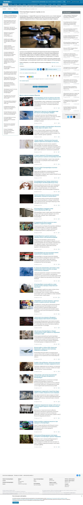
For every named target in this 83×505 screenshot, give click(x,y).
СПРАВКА (64, 4)
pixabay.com (24, 49)
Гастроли (19, 482)
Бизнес (24, 6)
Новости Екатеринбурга (8, 479)
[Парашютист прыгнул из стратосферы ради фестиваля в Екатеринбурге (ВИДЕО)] (26, 115)
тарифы (26, 73)
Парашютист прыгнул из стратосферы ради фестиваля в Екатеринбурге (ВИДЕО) (46, 112)
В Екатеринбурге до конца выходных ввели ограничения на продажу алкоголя (46, 253)
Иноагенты (67, 486)
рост (35, 73)
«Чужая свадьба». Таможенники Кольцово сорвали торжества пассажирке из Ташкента (46, 140)
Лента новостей (8, 12)
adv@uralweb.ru (72, 492)
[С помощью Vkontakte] (39, 91)
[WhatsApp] (31, 76)
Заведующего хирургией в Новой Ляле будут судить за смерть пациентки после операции (46, 392)
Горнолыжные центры (53, 483)
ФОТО (20, 4)
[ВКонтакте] (27, 76)
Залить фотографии (37, 484)
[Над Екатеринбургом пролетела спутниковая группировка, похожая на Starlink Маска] (26, 198)
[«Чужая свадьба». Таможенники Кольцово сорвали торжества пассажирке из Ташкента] (26, 144)
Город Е (35, 481)
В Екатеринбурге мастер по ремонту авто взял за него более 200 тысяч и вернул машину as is (47, 98)
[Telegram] (33, 76)
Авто (28, 6)
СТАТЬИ (10, 4)
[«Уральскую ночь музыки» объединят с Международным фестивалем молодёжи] (26, 321)
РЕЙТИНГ (59, 4)
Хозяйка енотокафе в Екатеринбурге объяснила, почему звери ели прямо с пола (47, 127)
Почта (4, 484)
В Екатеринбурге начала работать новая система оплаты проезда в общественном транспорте (45, 286)
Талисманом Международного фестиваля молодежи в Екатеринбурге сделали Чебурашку (47, 435)
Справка (66, 484)
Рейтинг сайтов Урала (69, 479)
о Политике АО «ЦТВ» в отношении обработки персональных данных (29, 499)
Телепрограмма (21, 481)
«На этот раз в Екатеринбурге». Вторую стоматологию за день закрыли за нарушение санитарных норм (47, 332)
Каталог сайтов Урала (69, 480)
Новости (9, 8)
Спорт (31, 6)
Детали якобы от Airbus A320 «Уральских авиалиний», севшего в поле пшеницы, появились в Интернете (45, 349)
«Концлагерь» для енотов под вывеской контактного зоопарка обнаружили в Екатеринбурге (45, 376)
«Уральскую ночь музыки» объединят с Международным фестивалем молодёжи (45, 318)
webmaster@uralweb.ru (28, 475)
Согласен (15, 502)
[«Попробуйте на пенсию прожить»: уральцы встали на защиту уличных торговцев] (26, 304)
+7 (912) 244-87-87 (66, 492)
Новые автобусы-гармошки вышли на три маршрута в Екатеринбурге (46, 422)
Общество (5, 6)
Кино (19, 480)
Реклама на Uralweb (18, 475)
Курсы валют (67, 485)
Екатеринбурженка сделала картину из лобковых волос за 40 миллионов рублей (45, 236)
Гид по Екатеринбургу (38, 479)
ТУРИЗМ (49, 4)
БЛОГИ (54, 4)
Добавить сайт (67, 481)
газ (23, 73)
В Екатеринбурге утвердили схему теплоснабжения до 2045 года (43, 209)
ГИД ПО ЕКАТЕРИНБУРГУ (32, 4)
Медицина (47, 6)
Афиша (19, 479)
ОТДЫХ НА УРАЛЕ (42, 4)
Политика (19, 6)
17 (59, 77)
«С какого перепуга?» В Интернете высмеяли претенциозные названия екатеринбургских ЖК (47, 156)
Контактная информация (8, 475)
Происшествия (12, 6)
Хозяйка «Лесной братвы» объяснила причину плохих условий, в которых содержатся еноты (47, 363)
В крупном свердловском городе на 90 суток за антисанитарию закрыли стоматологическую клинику (47, 406)
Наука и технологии (39, 6)
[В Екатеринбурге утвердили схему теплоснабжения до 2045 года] (26, 212)
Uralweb (4, 8)
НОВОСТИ (5, 4)
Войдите (35, 86)
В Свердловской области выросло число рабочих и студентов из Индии (45, 223)
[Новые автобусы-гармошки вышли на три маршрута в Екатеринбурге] (26, 425)
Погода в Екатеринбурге (8, 482)
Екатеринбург (31, 73)
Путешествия (51, 480)
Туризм (59, 6)
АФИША (24, 4)
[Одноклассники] (29, 76)
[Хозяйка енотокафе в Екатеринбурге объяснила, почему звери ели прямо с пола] (26, 130)
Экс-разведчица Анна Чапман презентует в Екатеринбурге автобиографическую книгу (46, 182)
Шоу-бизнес (53, 6)
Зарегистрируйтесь (43, 86)
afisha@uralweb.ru (67, 494)
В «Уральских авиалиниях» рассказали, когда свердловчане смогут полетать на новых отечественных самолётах (46, 269)
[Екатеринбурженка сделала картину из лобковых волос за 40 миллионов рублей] (26, 239)
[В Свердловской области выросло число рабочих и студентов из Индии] (26, 226)
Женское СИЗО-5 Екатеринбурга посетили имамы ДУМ (45, 168)
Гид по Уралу (51, 484)
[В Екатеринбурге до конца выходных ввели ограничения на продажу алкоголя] (26, 256)
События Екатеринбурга (22, 483)
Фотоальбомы (37, 483)
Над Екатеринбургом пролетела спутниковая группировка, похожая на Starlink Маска (46, 195)
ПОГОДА (15, 4)
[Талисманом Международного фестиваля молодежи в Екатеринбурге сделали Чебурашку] (26, 439)
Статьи (4, 480)
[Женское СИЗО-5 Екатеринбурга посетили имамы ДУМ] (26, 171)
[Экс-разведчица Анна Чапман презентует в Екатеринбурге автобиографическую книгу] (26, 185)
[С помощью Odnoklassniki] (42, 91)
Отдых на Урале (52, 482)
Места (35, 480)
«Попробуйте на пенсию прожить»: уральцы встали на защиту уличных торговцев (46, 301)
